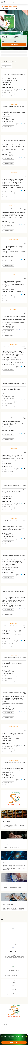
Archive (7, 54)
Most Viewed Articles (20, 54)
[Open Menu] (2, 2)
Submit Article (13, 44)
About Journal (5, 8)
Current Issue (7, 51)
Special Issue (20, 51)
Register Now (13, 1042)
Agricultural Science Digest (9, 6)
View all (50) (24, 920)
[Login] (17, 2)
